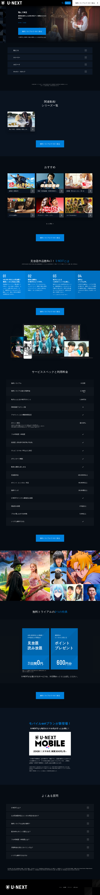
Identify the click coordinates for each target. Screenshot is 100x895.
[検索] (62, 2)
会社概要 (64, 887)
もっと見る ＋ (50, 223)
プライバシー (70, 887)
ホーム (61, 887)
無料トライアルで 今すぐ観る (85, 3)
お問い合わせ (75, 887)
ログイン (68, 3)
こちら (44, 37)
